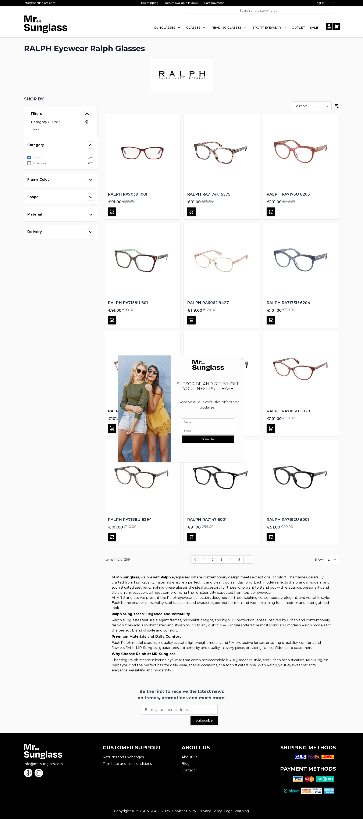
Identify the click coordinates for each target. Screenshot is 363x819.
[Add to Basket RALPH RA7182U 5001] (271, 537)
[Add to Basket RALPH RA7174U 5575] (191, 211)
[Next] (248, 559)
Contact (188, 770)
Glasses (193, 28)
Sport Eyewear (267, 28)
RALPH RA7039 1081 (127, 194)
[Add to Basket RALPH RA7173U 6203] (271, 211)
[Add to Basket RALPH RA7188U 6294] (112, 537)
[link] (195, 559)
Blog (186, 764)
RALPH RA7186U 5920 (288, 411)
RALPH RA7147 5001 (207, 519)
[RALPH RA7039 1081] (142, 152)
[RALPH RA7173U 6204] (301, 261)
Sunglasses (164, 28)
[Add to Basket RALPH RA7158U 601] (112, 320)
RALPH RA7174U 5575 (208, 194)
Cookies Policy (184, 811)
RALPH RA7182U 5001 (288, 519)
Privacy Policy (210, 811)
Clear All (36, 129)
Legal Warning (236, 811)
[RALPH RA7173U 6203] (301, 152)
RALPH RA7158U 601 (128, 302)
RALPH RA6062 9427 (208, 302)
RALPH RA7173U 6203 (288, 194)
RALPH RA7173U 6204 (288, 302)
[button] (61, 99)
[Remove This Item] (87, 122)
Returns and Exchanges (123, 757)
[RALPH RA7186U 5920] (301, 369)
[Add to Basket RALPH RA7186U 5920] (271, 428)
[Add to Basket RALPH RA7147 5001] (191, 537)
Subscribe (204, 720)
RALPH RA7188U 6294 (130, 519)
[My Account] (329, 26)
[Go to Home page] (45, 26)
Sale (314, 28)
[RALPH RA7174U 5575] (221, 152)
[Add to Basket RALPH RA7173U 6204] (271, 320)
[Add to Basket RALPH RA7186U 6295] (112, 428)
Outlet (298, 28)
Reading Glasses (226, 28)
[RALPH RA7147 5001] (221, 477)
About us (189, 757)
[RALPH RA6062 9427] (221, 261)
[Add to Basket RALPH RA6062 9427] (191, 320)
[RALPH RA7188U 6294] (142, 477)
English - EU (323, 2)
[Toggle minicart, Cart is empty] (336, 26)
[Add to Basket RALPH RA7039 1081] (112, 211)
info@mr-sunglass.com (39, 2)
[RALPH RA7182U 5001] (301, 477)
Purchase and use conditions (127, 764)
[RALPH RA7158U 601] (142, 261)
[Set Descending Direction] (336, 106)
